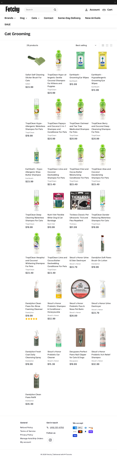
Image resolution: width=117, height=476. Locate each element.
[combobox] (41, 9)
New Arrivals (92, 18)
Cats (35, 18)
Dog (22, 18)
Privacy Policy (26, 435)
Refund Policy (26, 427)
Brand (7, 44)
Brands (9, 18)
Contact (48, 18)
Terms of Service (28, 431)
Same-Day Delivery (69, 18)
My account (25, 442)
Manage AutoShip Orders (31, 438)
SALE (8, 24)
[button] (31, 319)
